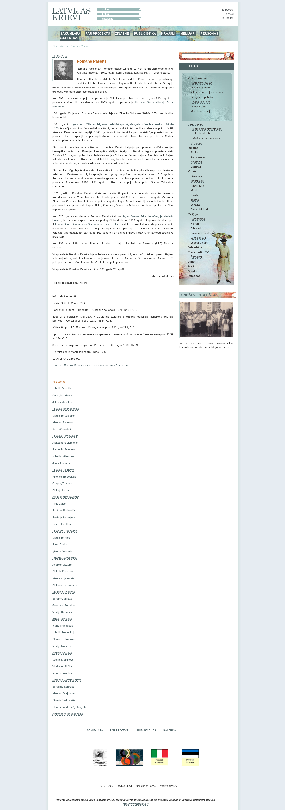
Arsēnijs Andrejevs (63, 517)
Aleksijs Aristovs (62, 652)
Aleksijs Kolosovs (62, 571)
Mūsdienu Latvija (201, 111)
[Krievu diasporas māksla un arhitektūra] (129, 765)
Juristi (192, 261)
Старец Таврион (62, 483)
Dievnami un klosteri (203, 233)
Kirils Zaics (59, 503)
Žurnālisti (196, 256)
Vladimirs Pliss (61, 537)
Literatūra (196, 176)
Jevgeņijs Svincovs (63, 449)
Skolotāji (196, 166)
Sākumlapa (59, 46)
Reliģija (193, 214)
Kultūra (193, 171)
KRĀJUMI (168, 33)
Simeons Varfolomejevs (66, 679)
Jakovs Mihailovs (62, 402)
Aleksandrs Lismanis (65, 442)
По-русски (227, 9)
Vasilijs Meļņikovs (62, 659)
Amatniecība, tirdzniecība (206, 128)
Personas (86, 46)
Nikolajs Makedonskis (65, 408)
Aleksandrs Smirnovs (65, 585)
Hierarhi (195, 223)
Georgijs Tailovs (62, 395)
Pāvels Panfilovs (62, 524)
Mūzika (195, 190)
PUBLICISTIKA (145, 33)
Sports (192, 271)
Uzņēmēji (196, 142)
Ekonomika (195, 123)
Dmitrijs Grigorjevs (63, 591)
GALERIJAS (69, 38)
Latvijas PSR (198, 106)
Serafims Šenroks (63, 686)
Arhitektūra (197, 185)
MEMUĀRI (187, 33)
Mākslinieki (197, 180)
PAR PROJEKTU (98, 33)
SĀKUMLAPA (70, 33)
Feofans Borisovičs (64, 510)
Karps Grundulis (62, 429)
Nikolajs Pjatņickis (63, 578)
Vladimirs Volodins (63, 415)
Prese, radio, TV (198, 252)
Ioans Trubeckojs (62, 625)
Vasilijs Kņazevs (62, 612)
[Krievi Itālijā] (159, 765)
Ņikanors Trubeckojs (64, 530)
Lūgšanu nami (199, 242)
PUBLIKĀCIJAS (146, 730)
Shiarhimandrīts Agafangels (69, 707)
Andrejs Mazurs (62, 564)
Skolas (195, 152)
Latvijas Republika (202, 97)
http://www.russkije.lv (136, 804)
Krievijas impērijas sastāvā (207, 92)
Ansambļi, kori (199, 209)
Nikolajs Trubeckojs (64, 476)
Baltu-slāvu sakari (201, 82)
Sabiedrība (195, 247)
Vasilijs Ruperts (61, 646)
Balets (194, 195)
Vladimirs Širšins (62, 666)
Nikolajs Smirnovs (63, 469)
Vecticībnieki (198, 237)
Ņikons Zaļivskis (62, 551)
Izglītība (193, 147)
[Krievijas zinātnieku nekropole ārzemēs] (99, 765)
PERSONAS (209, 33)
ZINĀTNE (122, 33)
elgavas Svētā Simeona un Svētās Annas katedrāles (86, 224)
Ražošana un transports (205, 138)
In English (228, 17)
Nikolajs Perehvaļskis (65, 435)
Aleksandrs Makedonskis (67, 713)
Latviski (229, 13)
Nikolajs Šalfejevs (63, 422)
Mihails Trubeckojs (63, 632)
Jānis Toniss (59, 544)
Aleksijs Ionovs (61, 490)
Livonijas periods (201, 87)
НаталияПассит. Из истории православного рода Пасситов (90, 365)
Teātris (195, 199)
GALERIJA (169, 730)
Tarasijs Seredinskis (64, 557)
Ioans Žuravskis (62, 673)
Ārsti (191, 266)
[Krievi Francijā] (174, 765)
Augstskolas (198, 157)
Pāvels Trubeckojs (63, 639)
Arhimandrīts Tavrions (65, 496)
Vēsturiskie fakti (198, 78)
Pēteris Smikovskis (63, 700)
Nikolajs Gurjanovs (63, 693)
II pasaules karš (200, 101)
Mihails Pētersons (63, 456)
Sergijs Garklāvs (62, 598)
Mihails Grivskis (61, 388)
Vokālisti (195, 204)
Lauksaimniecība (201, 133)
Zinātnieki (196, 161)
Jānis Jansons (61, 463)
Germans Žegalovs (64, 605)
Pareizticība (198, 218)
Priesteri (196, 228)
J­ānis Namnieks (62, 618)
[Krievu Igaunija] (190, 765)
